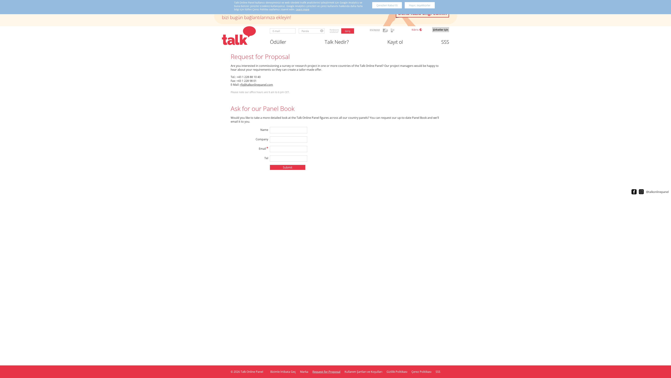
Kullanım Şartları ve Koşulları (363, 372)
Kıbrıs (415, 29)
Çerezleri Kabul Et (387, 5)
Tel (266, 158)
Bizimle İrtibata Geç (283, 372)
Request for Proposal (326, 372)
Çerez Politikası (421, 372)
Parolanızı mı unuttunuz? (334, 31)
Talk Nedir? (337, 41)
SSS (445, 41)
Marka (304, 372)
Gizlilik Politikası (397, 372)
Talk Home (239, 35)
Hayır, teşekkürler (419, 5)
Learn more (302, 9)
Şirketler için (440, 29)
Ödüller (278, 41)
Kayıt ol (395, 41)
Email (262, 149)
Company (262, 139)
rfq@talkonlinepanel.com (256, 85)
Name (264, 130)
